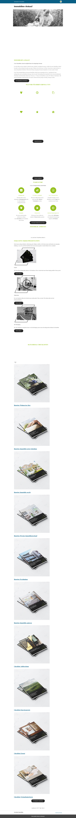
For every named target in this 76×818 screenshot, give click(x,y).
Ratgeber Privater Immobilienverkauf (25, 536)
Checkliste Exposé (19, 753)
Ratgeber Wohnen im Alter (22, 405)
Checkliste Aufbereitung (21, 666)
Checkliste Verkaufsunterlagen (23, 797)
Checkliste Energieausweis (22, 710)
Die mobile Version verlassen (38, 816)
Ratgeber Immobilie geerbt (22, 492)
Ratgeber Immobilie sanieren (23, 623)
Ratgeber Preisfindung (21, 579)
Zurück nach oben (58, 812)
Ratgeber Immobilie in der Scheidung (25, 449)
